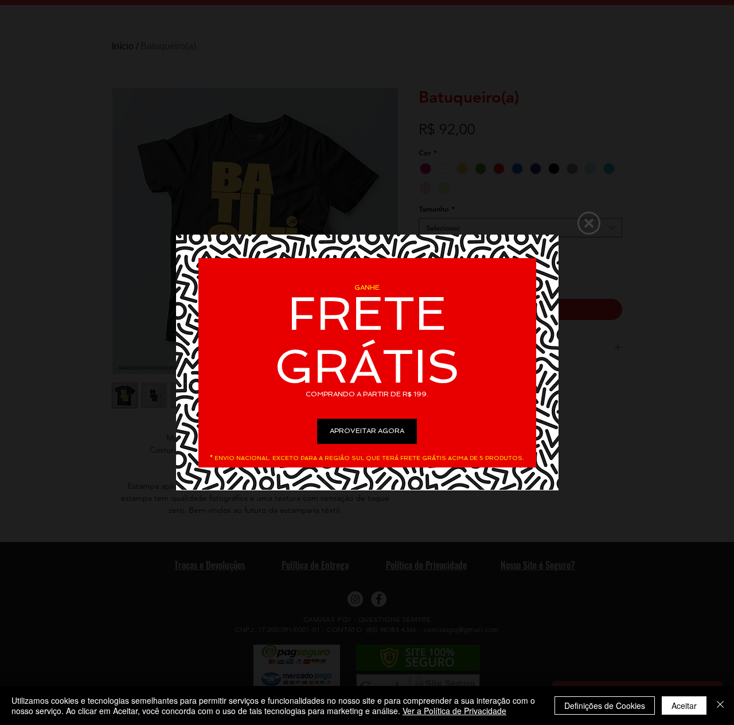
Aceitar (684, 705)
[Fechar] (720, 705)
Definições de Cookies (604, 705)
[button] (588, 223)
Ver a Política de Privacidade (454, 710)
